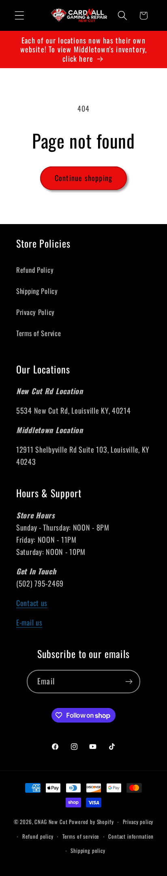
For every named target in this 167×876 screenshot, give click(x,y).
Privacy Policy (35, 312)
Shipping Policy (37, 291)
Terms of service (80, 836)
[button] (19, 15)
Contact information (131, 836)
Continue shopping (83, 178)
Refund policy (38, 836)
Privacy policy (138, 822)
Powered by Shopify (91, 822)
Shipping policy (88, 850)
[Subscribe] (128, 681)
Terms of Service (38, 333)
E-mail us (29, 622)
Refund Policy (35, 270)
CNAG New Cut (50, 822)
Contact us (31, 603)
